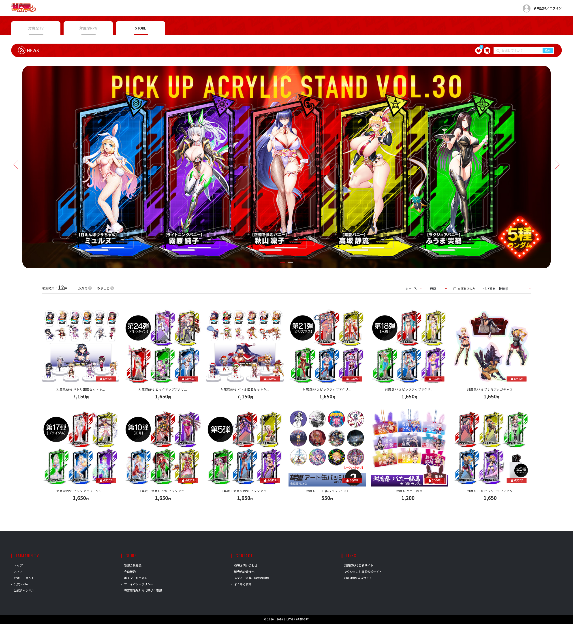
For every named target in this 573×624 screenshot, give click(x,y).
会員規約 (130, 571)
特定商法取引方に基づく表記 (143, 590)
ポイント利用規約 (135, 578)
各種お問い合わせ (245, 565)
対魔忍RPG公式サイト (358, 565)
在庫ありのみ (466, 288)
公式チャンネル (24, 590)
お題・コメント (24, 578)
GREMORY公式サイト (358, 578)
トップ (18, 565)
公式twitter (21, 584)
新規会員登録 (132, 565)
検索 (548, 50)
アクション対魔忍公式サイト (363, 571)
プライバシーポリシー (138, 584)
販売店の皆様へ (244, 571)
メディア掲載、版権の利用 (251, 578)
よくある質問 (243, 584)
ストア (18, 571)
